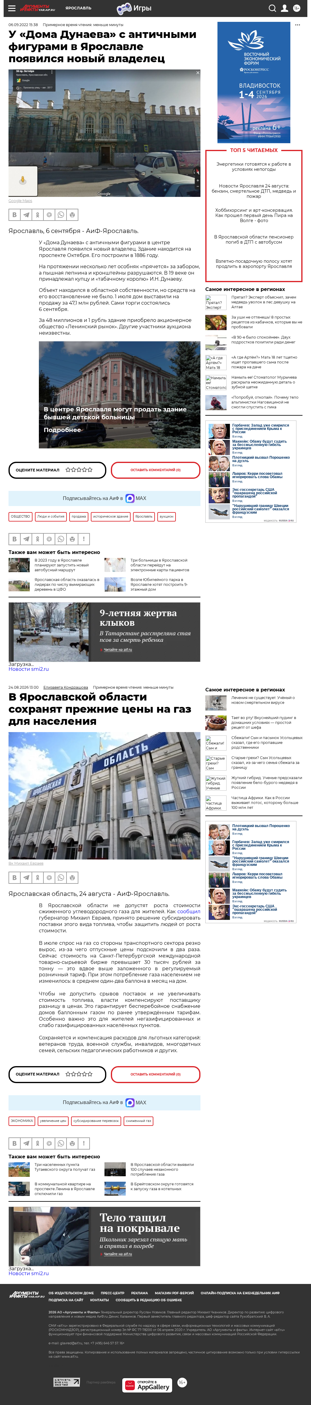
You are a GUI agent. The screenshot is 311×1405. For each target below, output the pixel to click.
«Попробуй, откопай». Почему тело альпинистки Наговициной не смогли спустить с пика (265, 402)
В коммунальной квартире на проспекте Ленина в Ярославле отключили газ (65, 1189)
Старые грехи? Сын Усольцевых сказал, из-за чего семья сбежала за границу (265, 762)
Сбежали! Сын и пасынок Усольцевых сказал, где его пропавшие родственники (266, 742)
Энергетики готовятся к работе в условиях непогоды (254, 167)
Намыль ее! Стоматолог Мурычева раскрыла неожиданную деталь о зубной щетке (264, 382)
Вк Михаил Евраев (26, 863)
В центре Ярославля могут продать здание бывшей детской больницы (115, 413)
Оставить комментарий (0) (156, 470)
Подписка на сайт (66, 1300)
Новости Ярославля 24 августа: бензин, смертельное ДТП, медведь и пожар (254, 191)
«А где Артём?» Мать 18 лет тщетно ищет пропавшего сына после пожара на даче (264, 362)
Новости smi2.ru (29, 669)
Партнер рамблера (101, 1382)
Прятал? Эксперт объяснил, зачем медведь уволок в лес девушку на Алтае (263, 302)
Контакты (99, 1300)
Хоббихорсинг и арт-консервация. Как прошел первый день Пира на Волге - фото (254, 215)
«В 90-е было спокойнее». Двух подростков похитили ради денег (263, 339)
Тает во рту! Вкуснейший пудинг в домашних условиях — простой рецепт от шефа (263, 722)
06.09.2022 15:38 (23, 24)
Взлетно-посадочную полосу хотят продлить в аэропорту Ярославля (254, 264)
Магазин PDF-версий (174, 1293)
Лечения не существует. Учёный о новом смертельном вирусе (263, 700)
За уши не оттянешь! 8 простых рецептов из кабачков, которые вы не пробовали (266, 322)
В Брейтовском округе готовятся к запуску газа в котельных (162, 1186)
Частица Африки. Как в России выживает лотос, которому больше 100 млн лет (264, 802)
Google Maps (20, 200)
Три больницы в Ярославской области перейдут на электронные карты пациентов (160, 565)
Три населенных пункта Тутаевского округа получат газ (65, 1167)
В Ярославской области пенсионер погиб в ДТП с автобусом (254, 240)
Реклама (139, 1293)
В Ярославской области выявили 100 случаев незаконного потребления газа (162, 1169)
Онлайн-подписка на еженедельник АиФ (240, 1293)
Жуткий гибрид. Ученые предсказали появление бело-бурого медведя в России (266, 782)
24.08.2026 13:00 (24, 687)
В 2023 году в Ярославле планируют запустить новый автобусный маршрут (62, 565)
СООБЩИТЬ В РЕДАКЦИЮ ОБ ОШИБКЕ (149, 1300)
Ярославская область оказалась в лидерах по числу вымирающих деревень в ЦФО (67, 584)
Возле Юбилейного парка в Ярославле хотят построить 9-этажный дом (159, 584)
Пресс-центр (112, 1293)
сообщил (188, 911)
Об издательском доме (71, 1293)
